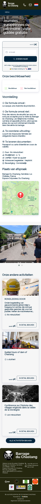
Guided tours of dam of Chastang (16, 353)
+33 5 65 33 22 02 (32, 463)
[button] (19, 265)
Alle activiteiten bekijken (20, 441)
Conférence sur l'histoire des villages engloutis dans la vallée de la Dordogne (20, 407)
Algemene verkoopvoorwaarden (20, 501)
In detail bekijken (26, 325)
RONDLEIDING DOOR (15, 299)
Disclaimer (20, 499)
